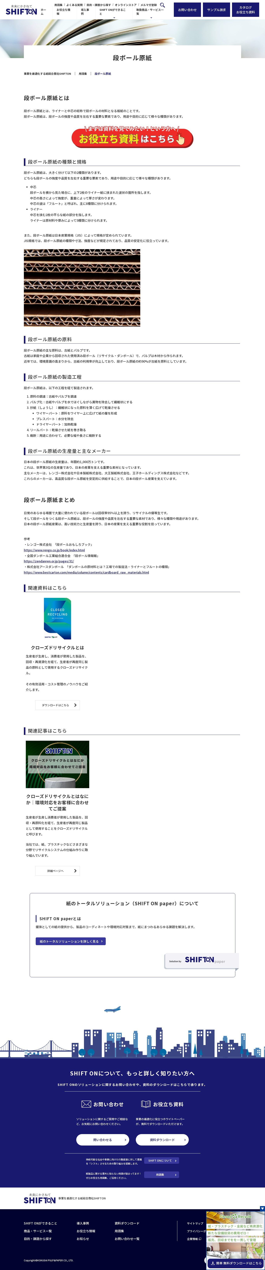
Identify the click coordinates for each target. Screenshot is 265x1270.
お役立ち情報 (63, 11)
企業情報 (192, 1239)
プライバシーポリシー (200, 1231)
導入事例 (85, 11)
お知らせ (83, 1238)
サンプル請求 (216, 9)
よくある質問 (74, 5)
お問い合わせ (187, 9)
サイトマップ (195, 1223)
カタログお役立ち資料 (245, 9)
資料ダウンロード (162, 1139)
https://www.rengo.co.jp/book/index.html (54, 550)
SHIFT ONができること (113, 11)
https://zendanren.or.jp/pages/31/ (49, 561)
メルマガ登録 (148, 5)
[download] (235, 1267)
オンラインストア (126, 5)
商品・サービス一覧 (38, 1231)
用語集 (58, 5)
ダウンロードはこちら (55, 705)
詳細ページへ (55, 871)
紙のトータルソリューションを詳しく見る (69, 941)
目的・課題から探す (99, 5)
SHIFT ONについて (160, 1160)
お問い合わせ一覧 (127, 1238)
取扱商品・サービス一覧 (150, 11)
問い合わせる (102, 1139)
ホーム (43, 11)
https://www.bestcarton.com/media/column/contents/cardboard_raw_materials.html (86, 572)
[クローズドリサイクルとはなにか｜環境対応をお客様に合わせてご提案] (57, 764)
